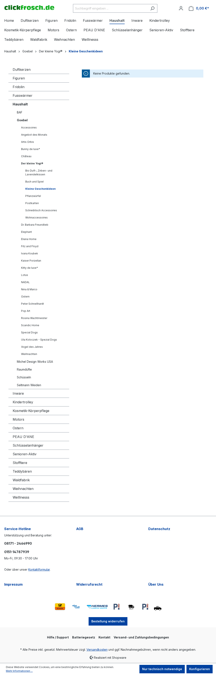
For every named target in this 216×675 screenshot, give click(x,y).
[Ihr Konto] (181, 8)
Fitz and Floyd (29, 246)
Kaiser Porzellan (31, 260)
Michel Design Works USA (35, 361)
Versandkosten (97, 649)
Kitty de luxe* (29, 267)
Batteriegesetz (83, 637)
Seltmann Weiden (29, 385)
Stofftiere (20, 463)
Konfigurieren (199, 669)
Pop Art (25, 310)
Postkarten (32, 203)
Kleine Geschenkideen (40, 188)
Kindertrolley (23, 402)
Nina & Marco (29, 289)
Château (26, 156)
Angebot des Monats (34, 134)
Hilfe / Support (58, 637)
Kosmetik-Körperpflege (31, 411)
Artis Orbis (27, 141)
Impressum (13, 584)
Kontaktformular (39, 569)
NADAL (25, 282)
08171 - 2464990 (18, 543)
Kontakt (104, 637)
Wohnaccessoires (36, 217)
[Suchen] (152, 8)
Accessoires (29, 127)
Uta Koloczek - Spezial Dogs (39, 339)
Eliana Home (28, 239)
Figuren (19, 78)
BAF (19, 112)
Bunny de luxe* (30, 149)
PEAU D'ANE (23, 437)
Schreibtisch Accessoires (41, 210)
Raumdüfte (24, 369)
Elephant (26, 231)
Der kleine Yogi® (32, 163)
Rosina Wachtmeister (34, 318)
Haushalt (20, 104)
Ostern (25, 296)
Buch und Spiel (34, 181)
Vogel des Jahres (32, 346)
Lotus (24, 275)
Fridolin (18, 87)
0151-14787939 (16, 552)
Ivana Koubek (29, 253)
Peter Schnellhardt (32, 303)
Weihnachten (29, 354)
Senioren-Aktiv (24, 454)
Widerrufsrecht (89, 584)
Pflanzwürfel (33, 196)
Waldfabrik (21, 480)
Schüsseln (24, 377)
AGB (79, 529)
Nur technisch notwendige (162, 669)
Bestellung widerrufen (108, 621)
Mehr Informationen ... (19, 670)
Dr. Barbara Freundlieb (34, 224)
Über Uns (155, 584)
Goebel (22, 120)
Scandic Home (30, 325)
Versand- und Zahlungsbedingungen (141, 637)
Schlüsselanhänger (28, 445)
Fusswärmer (22, 95)
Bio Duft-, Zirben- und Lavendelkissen (38, 172)
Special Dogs (29, 332)
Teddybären (22, 471)
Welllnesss (21, 497)
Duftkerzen (22, 69)
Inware (18, 393)
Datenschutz (159, 529)
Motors (18, 419)
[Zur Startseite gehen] (29, 7)
